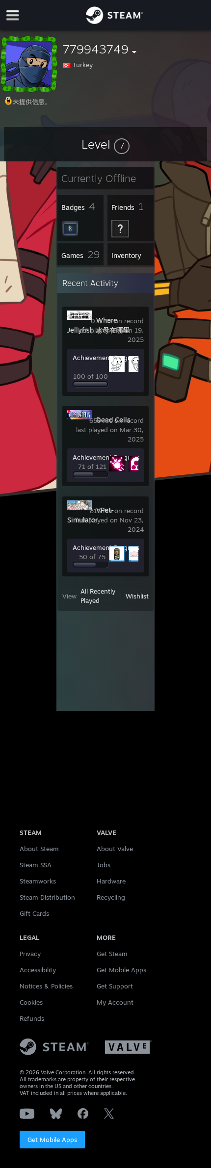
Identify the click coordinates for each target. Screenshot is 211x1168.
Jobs (103, 865)
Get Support (115, 986)
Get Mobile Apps (52, 1139)
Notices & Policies (46, 986)
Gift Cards (34, 913)
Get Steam (112, 954)
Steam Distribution (47, 897)
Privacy (30, 954)
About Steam (39, 849)
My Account (115, 1002)
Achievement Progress (106, 358)
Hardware (111, 881)
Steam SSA (36, 865)
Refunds (32, 1018)
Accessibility (38, 970)
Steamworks (38, 881)
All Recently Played (97, 595)
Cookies (31, 1002)
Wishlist (137, 596)
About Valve (115, 849)
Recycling (111, 897)
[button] (105, 144)
